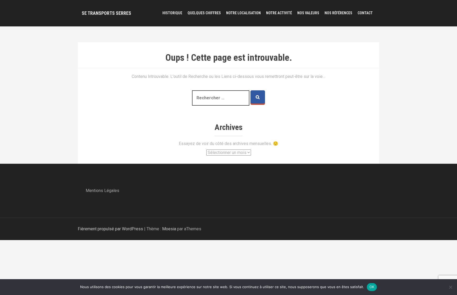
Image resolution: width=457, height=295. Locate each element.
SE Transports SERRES (106, 13)
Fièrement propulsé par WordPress (110, 228)
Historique (172, 13)
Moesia (169, 228)
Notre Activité (279, 13)
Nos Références (338, 13)
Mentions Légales (102, 190)
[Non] (450, 287)
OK (371, 287)
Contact (365, 13)
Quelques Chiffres (204, 13)
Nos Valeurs (308, 13)
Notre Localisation (243, 13)
